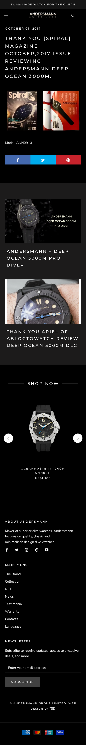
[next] (77, 438)
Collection (12, 581)
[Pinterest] (36, 549)
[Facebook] (6, 549)
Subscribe (22, 682)
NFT (8, 589)
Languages (13, 626)
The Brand (13, 574)
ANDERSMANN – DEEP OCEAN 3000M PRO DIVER (38, 258)
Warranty (12, 611)
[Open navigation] (6, 15)
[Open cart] (80, 15)
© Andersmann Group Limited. (39, 703)
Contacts (11, 619)
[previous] (8, 438)
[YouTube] (46, 549)
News (9, 596)
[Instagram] (26, 549)
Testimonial (14, 604)
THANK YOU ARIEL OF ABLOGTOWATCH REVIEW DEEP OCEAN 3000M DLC (43, 338)
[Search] (73, 15)
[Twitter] (16, 549)
